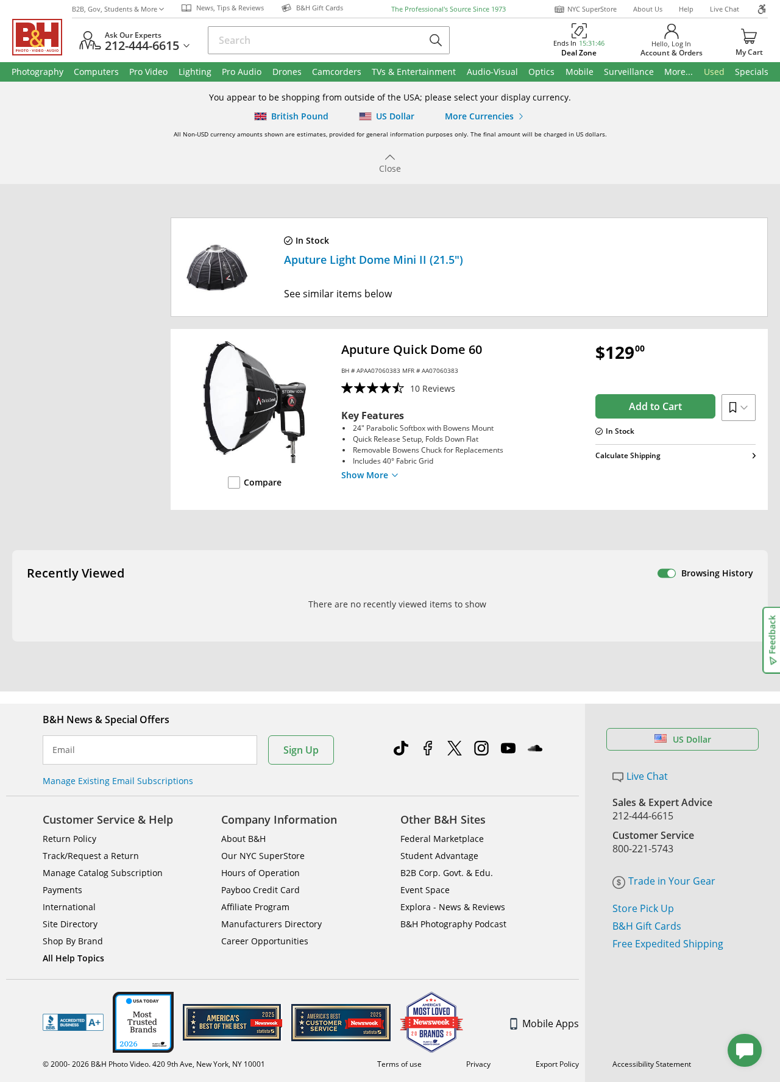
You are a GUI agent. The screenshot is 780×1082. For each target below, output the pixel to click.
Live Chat (724, 8)
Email (63, 750)
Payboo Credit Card (260, 890)
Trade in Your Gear (671, 881)
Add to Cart (655, 406)
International (69, 907)
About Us (647, 8)
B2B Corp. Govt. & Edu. (446, 873)
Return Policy (69, 838)
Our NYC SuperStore (263, 855)
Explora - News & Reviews (452, 907)
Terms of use (399, 1064)
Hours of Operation (260, 873)
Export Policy (557, 1064)
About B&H (243, 838)
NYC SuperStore (592, 8)
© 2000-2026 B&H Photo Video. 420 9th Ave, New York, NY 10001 (154, 1064)
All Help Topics (73, 958)
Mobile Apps (550, 1023)
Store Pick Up (643, 908)
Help (686, 8)
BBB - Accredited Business (73, 1022)
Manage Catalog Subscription (103, 873)
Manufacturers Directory (271, 924)
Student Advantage (439, 855)
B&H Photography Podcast (453, 924)
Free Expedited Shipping (667, 943)
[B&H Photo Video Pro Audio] (42, 37)
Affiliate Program (255, 907)
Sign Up (301, 750)
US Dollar (692, 739)
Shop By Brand (73, 941)
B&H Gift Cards (646, 926)
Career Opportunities (264, 941)
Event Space (425, 890)
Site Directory (70, 924)
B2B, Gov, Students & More (114, 8)
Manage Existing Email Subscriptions (118, 781)
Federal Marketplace (442, 838)
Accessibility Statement (651, 1064)
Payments (62, 890)
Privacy (478, 1064)
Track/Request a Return (91, 855)
